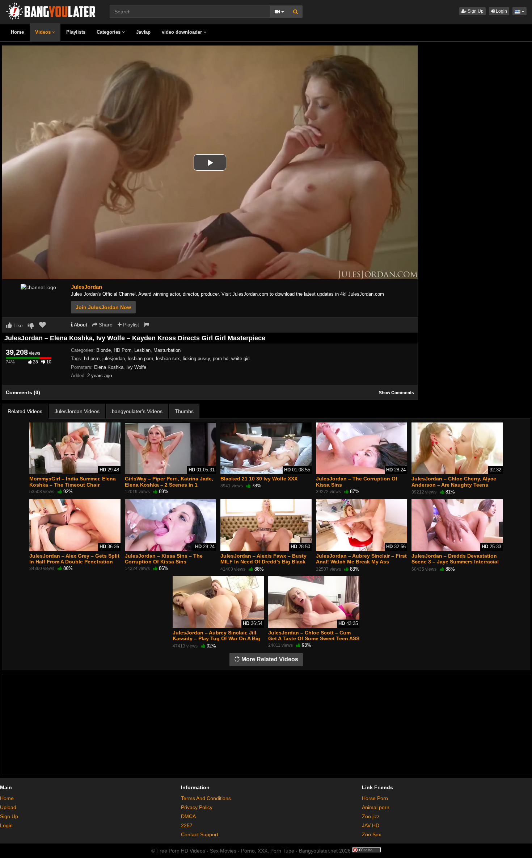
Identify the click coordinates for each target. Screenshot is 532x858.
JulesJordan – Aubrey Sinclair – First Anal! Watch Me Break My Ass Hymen (361, 561)
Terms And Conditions (206, 798)
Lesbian (142, 350)
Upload (8, 807)
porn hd (220, 358)
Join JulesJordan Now (103, 307)
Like (17, 325)
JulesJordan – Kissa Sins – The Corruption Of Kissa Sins (164, 559)
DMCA (188, 816)
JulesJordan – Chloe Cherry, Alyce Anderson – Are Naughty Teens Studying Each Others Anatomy (453, 484)
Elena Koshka (108, 367)
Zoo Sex (371, 834)
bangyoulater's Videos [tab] (137, 411)
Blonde (103, 350)
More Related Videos (269, 659)
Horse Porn (375, 798)
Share (105, 325)
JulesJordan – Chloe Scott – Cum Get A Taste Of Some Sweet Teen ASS (313, 635)
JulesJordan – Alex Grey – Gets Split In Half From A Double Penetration (74, 559)
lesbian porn (140, 358)
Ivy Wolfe (136, 367)
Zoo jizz (371, 816)
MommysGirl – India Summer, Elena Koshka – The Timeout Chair (72, 481)
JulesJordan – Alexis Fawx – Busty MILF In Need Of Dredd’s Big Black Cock (263, 561)
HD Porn (122, 350)
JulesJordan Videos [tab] (77, 411)
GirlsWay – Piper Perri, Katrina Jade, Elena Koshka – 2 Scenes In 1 (169, 481)
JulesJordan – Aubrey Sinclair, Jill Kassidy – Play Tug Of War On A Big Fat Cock (216, 638)
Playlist (130, 325)
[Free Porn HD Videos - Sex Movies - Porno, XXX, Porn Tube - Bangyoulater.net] (50, 10)
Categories (109, 32)
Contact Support (199, 834)
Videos (43, 32)
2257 (187, 825)
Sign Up (475, 11)
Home (17, 32)
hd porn (92, 358)
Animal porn (375, 807)
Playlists (75, 32)
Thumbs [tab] (184, 411)
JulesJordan (86, 287)
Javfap (143, 32)
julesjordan (113, 358)
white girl (240, 358)
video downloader (182, 32)
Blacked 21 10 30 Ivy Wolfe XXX (258, 479)
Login (501, 11)
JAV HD (370, 825)
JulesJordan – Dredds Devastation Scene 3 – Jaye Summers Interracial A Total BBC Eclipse (455, 561)
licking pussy (196, 358)
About (80, 325)
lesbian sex (168, 358)
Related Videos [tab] (25, 411)
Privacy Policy (196, 807)
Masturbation (167, 350)
